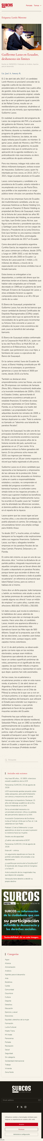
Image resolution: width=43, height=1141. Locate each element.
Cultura (8, 997)
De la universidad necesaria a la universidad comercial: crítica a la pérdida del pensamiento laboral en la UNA (20, 812)
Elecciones (9, 1016)
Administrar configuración (21, 1134)
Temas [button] (36, 5)
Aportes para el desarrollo (15, 974)
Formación (9, 1023)
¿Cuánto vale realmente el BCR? (17, 840)
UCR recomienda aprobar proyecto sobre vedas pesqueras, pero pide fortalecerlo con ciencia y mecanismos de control (20, 794)
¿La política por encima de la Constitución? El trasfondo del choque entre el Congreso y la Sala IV (21, 866)
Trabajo (8, 1064)
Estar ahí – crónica (12, 850)
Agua (7, 959)
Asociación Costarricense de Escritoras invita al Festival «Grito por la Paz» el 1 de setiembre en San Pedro (21, 821)
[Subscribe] (39, 1100)
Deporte (8, 1001)
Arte (6, 978)
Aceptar (21, 1124)
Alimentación (10, 967)
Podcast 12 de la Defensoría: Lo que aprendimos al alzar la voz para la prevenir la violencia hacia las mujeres (21, 830)
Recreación (9, 1046)
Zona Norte (9, 1072)
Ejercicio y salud (11, 1012)
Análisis (29, 64)
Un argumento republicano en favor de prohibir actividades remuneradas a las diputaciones (20, 857)
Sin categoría (10, 1057)
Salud (7, 1049)
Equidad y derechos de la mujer (17, 1019)
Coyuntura (9, 993)
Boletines (8, 982)
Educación (9, 1008)
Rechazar (21, 1129)
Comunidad (9, 989)
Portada (29, 5)
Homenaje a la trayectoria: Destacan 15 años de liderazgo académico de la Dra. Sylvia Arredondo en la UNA (20, 803)
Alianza (8, 963)
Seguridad (9, 1053)
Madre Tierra (10, 1031)
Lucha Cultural (10, 1027)
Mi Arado (8, 1034)
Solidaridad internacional (14, 1061)
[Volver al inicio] (7, 5)
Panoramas (9, 1038)
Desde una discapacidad (14, 836)
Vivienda (8, 1068)
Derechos (8, 1004)
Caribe (7, 986)
